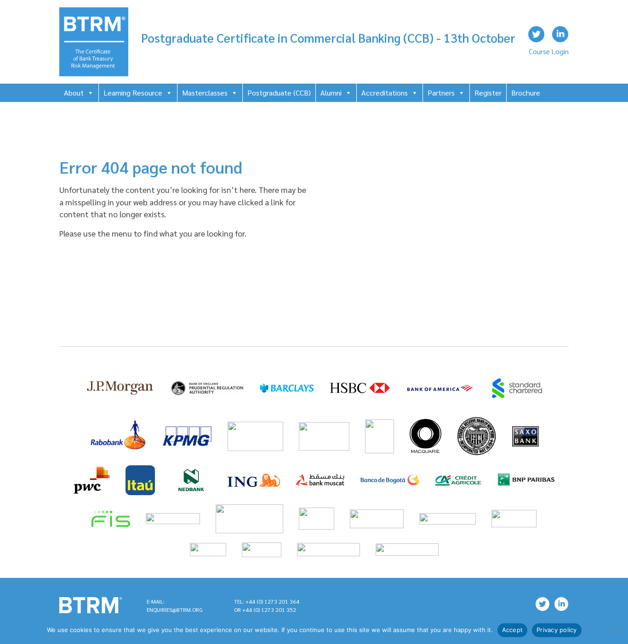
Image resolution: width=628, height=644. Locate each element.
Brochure (525, 92)
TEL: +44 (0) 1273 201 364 (266, 601)
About (74, 92)
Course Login (549, 51)
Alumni (331, 92)
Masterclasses (205, 92)
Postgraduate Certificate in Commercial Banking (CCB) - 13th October (328, 37)
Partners (441, 92)
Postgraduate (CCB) (279, 92)
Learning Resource (132, 92)
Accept (512, 629)
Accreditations (384, 92)
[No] (616, 630)
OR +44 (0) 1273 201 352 (265, 609)
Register (488, 92)
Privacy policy (557, 629)
